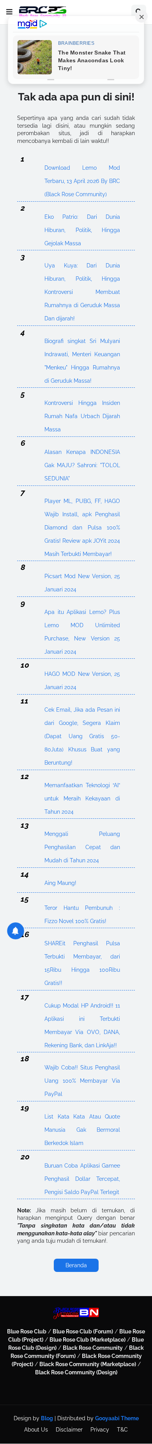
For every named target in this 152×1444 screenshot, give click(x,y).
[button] (9, 12)
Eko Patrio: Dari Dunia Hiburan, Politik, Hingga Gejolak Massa (82, 218)
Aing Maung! (60, 883)
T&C (122, 1429)
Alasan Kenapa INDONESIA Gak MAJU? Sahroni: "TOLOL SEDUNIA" (82, 454)
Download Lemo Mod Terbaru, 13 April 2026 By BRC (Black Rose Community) (82, 169)
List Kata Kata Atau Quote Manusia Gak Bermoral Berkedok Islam (82, 1118)
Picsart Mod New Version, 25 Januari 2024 (82, 578)
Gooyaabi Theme (117, 1418)
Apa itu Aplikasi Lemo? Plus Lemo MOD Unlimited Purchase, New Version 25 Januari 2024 (82, 614)
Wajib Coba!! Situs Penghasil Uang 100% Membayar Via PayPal (82, 1069)
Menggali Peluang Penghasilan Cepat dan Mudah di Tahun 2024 (82, 836)
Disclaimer (69, 1429)
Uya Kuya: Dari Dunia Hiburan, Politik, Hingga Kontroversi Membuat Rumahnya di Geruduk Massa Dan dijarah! (82, 267)
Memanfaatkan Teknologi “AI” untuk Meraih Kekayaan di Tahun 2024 (82, 787)
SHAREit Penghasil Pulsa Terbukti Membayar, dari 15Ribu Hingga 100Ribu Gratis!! (82, 945)
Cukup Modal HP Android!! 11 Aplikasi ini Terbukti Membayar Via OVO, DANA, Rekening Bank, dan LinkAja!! (82, 1007)
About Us (36, 1429)
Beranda (76, 1265)
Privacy (99, 1429)
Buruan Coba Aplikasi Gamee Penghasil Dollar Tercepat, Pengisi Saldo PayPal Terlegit (82, 1167)
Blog (47, 1418)
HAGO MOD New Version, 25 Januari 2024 (82, 676)
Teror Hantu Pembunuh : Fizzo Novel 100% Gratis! (82, 910)
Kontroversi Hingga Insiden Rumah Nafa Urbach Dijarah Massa (82, 405)
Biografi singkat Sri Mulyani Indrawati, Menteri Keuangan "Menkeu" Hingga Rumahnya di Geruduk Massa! (82, 343)
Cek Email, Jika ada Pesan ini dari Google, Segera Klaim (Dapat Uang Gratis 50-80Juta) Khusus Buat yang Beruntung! (82, 711)
